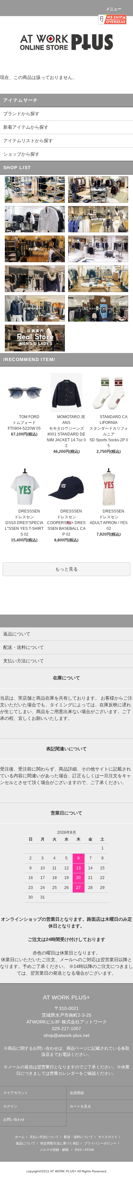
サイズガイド (108, 1137)
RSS (78, 1149)
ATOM (89, 1149)
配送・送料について (78, 1137)
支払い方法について (44, 1137)
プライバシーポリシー (100, 1143)
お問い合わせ (14, 1119)
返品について (25, 1143)
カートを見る (80, 1106)
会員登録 (77, 1093)
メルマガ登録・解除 (54, 1149)
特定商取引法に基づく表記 (59, 1143)
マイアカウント (15, 1093)
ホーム (20, 1137)
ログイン (10, 1106)
